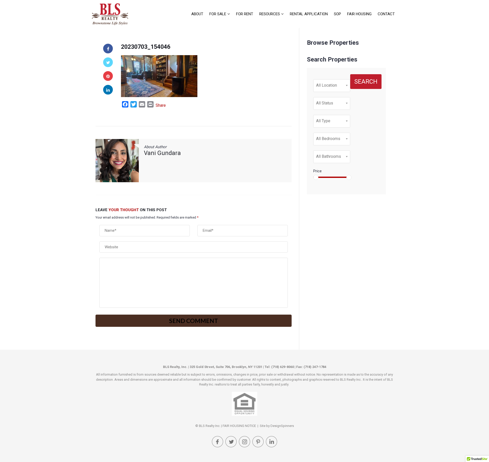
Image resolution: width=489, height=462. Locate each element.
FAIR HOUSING (359, 14)
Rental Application (309, 14)
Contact (386, 14)
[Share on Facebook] (108, 48)
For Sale (217, 14)
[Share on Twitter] (108, 62)
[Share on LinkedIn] (108, 90)
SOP (337, 14)
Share (161, 105)
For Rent (244, 14)
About (197, 14)
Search (365, 81)
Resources (269, 14)
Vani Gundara (162, 153)
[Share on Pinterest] (108, 76)
